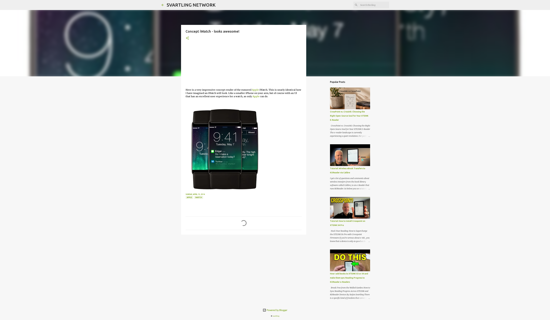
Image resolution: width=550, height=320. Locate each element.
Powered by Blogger (276, 310)
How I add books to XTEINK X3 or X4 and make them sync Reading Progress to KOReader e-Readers (349, 278)
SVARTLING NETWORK (191, 4)
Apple (255, 89)
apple (189, 197)
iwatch (198, 197)
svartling (276, 316)
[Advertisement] (244, 66)
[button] (187, 38)
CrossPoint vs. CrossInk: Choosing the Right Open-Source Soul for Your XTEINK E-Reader (349, 116)
